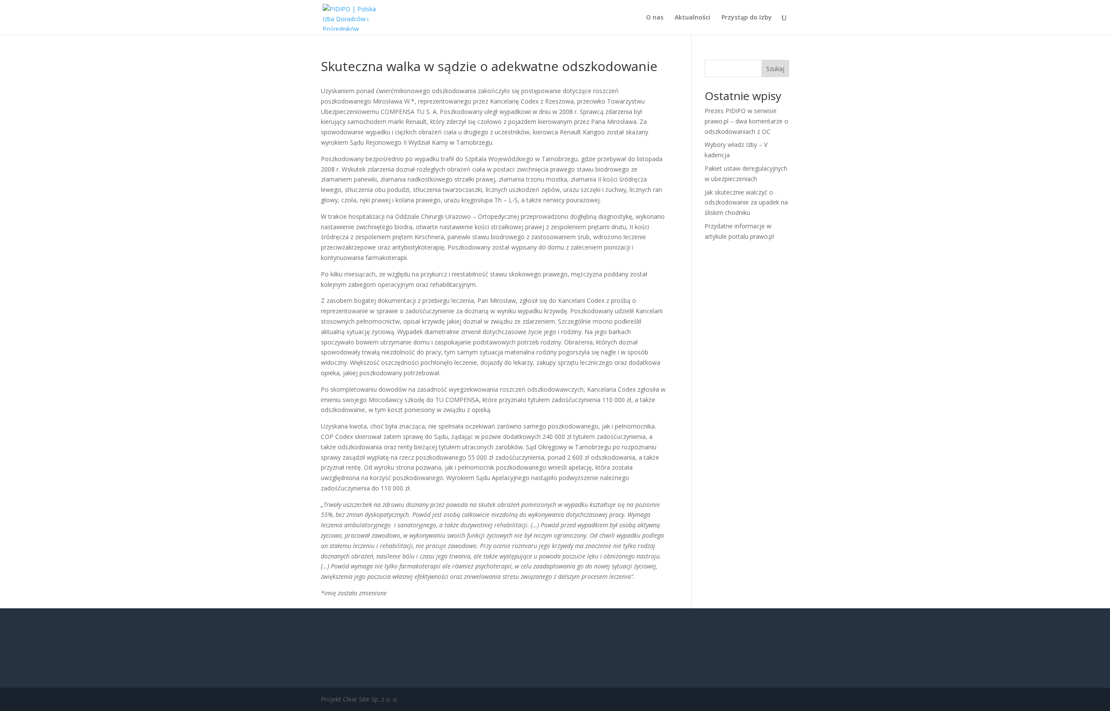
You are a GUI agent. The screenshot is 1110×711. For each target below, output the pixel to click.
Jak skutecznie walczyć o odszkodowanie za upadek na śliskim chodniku (746, 202)
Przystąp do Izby (747, 17)
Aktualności (692, 17)
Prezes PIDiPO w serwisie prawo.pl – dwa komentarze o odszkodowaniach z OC (746, 121)
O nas (654, 17)
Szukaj (775, 69)
